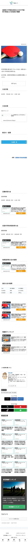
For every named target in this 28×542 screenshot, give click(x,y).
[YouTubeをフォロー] (11, 386)
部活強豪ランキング (14, 507)
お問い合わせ (14, 537)
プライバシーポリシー (21, 535)
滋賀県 (15, 392)
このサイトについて (20, 533)
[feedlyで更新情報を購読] (15, 386)
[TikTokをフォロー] (13, 386)
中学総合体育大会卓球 (7, 392)
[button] (25, 323)
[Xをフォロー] (9, 386)
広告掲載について (7, 535)
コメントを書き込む (14, 518)
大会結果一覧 (14, 142)
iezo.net (10, 373)
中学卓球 (4, 390)
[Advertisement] (14, 28)
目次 (12, 83)
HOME (7, 533)
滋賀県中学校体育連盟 (21, 157)
